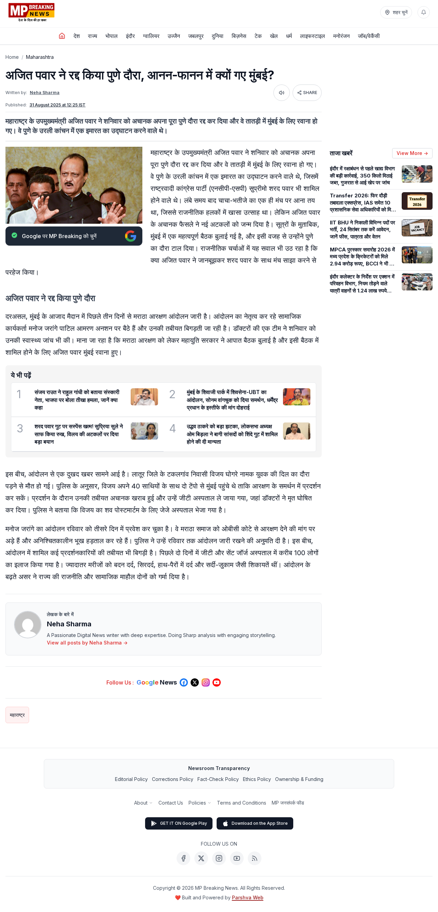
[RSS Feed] (254, 858)
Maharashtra (40, 57)
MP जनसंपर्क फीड (288, 803)
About (140, 803)
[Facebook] (183, 858)
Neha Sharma (45, 92)
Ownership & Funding (299, 779)
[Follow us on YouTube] (216, 682)
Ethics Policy (257, 779)
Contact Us (170, 803)
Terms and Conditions (241, 803)
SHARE (310, 92)
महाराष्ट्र (17, 715)
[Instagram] (219, 858)
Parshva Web (247, 897)
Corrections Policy (172, 779)
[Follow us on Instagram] (206, 682)
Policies (197, 803)
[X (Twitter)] (201, 858)
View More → (412, 153)
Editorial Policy (131, 779)
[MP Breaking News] (31, 12)
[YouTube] (237, 858)
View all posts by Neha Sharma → (87, 643)
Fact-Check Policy (218, 779)
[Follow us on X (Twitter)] (195, 682)
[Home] (62, 35)
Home (12, 57)
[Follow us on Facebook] (184, 682)
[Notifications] (423, 12)
